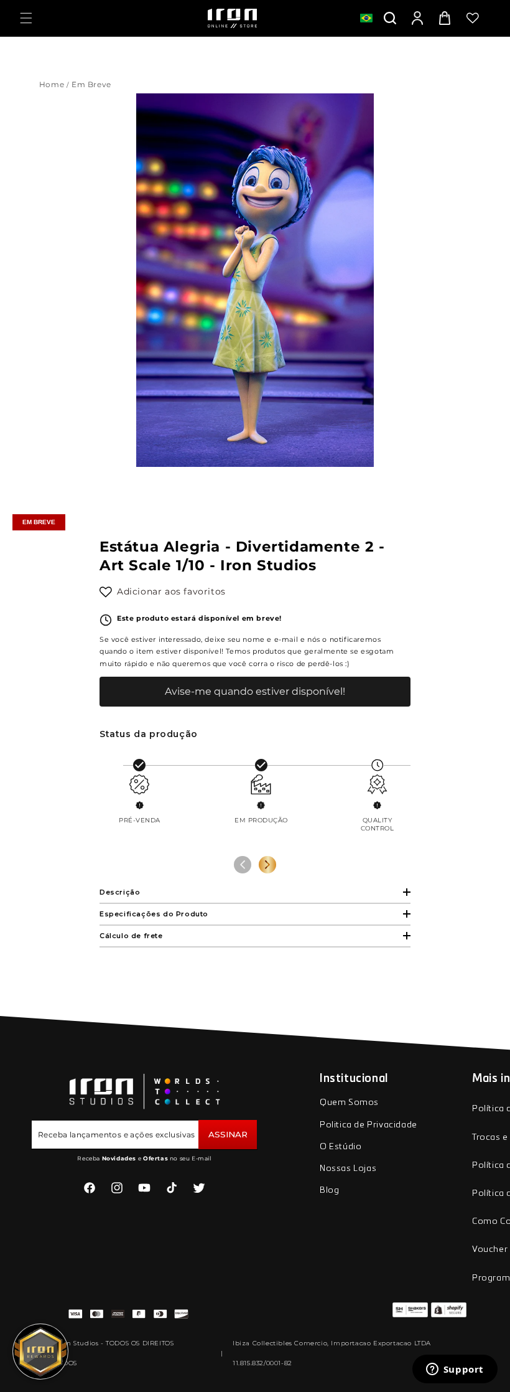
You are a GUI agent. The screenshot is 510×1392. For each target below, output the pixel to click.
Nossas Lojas (348, 1168)
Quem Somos (349, 1102)
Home (51, 84)
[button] (26, 18)
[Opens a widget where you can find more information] (455, 1370)
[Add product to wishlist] (106, 592)
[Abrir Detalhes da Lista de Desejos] (472, 18)
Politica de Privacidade (368, 1125)
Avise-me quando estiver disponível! (255, 691)
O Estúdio (340, 1146)
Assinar (228, 1134)
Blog (329, 1190)
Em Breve (92, 84)
